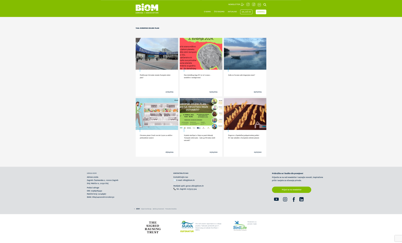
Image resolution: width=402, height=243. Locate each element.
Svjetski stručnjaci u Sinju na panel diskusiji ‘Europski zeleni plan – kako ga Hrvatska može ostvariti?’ (199, 137)
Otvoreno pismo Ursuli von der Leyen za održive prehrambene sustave (156, 136)
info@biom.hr (189, 180)
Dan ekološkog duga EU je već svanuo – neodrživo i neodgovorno (197, 76)
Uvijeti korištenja (146, 209)
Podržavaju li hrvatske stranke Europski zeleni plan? (155, 76)
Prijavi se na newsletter (292, 190)
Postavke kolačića (171, 209)
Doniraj (261, 12)
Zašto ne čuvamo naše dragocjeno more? (241, 75)
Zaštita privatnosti (158, 209)
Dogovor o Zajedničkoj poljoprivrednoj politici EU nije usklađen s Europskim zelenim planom (243, 136)
